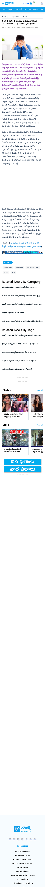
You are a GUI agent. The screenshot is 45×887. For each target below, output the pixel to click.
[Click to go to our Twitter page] (18, 839)
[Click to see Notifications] (42, 3)
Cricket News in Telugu (22, 863)
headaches (8, 267)
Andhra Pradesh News (22, 859)
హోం (4, 9)
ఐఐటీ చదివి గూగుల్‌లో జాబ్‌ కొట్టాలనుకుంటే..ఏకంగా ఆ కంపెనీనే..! (22, 304)
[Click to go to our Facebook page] (10, 839)
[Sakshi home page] (22, 828)
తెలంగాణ (28, 9)
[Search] (31, 3)
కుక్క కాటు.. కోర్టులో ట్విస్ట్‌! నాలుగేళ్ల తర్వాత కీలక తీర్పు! (22, 321)
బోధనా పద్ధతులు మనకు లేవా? (22, 313)
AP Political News (22, 851)
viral (13, 273)
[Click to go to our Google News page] (34, 839)
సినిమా (35, 9)
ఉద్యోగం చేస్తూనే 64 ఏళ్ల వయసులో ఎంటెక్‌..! (21, 369)
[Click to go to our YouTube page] (26, 839)
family (25, 17)
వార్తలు (10, 9)
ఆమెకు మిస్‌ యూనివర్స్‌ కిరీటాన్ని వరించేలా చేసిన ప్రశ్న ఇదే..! (22, 296)
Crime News (22, 867)
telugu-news (15, 17)
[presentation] (5, 403)
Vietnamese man (33, 267)
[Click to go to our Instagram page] (22, 839)
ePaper (26, 3)
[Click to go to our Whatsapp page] (14, 839)
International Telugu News (22, 875)
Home (4, 17)
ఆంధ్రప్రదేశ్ (19, 9)
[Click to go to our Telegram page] (30, 839)
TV (39, 3)
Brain (6, 273)
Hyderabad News (22, 871)
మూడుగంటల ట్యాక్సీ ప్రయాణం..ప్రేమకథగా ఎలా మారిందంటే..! (21, 352)
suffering (19, 267)
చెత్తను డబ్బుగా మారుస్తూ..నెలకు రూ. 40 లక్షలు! (22, 361)
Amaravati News (22, 855)
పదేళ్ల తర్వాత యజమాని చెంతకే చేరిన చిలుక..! (21, 287)
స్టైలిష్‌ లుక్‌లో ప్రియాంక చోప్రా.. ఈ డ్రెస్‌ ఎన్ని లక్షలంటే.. (21, 344)
